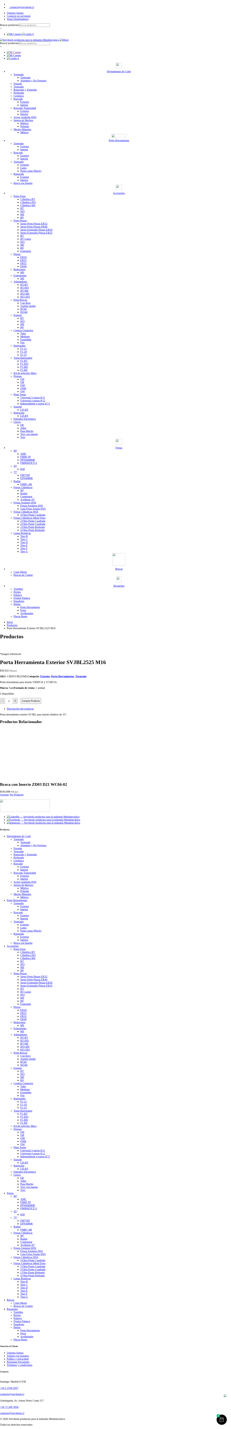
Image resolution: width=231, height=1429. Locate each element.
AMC (23, 453)
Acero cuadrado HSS (25, 117)
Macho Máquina (22, 129)
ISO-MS (24, 293)
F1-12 (23, 348)
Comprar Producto (31, 701)
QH (22, 379)
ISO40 (23, 312)
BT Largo (25, 238)
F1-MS (24, 367)
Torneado (19, 74)
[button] (222, 1420)
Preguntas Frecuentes (18, 1362)
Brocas (10, 1299)
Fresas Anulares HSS (25, 502)
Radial (17, 481)
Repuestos (12, 1309)
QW (22, 391)
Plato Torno (20, 394)
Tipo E (24, 545)
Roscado (18, 98)
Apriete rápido (28, 306)
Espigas (18, 315)
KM (22, 469)
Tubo (23, 333)
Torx (22, 437)
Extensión (25, 251)
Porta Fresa (20, 196)
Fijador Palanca (22, 598)
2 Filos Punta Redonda (32, 527)
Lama (23, 167)
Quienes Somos (15, 13)
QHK (23, 388)
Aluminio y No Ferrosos (33, 80)
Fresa (23, 610)
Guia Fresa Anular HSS (33, 508)
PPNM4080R (27, 459)
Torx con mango (29, 434)
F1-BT (24, 360)
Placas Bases (20, 616)
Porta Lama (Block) (30, 170)
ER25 (23, 260)
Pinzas (17, 254)
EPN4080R (26, 478)
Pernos (17, 592)
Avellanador (26, 613)
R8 (22, 217)
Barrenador (20, 345)
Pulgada (24, 126)
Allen (23, 428)
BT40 (23, 309)
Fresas (10, 1193)
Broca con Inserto (23, 183)
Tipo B (24, 536)
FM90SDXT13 (28, 463)
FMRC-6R (26, 484)
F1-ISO (24, 364)
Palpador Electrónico (25, 418)
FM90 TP (25, 456)
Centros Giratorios (23, 330)
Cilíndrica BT (27, 199)
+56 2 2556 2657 (9, 1388)
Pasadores (19, 601)
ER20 (23, 257)
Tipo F (23, 548)
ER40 (23, 266)
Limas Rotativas (22, 533)
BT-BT (24, 284)
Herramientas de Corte (19, 836)
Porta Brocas (20, 299)
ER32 (23, 263)
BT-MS (24, 290)
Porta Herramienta (30, 607)
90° (15, 450)
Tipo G (24, 551)
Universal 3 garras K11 (32, 397)
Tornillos (18, 588)
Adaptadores (20, 281)
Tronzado (19, 86)
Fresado (18, 83)
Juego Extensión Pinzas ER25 (36, 232)
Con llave (25, 303)
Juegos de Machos (23, 120)
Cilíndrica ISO (28, 202)
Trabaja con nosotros (18, 1355)
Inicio (10, 622)
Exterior (24, 102)
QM (22, 385)
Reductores (20, 269)
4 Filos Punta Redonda (32, 530)
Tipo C (24, 539)
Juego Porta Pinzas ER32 (33, 223)
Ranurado (19, 174)
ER (22, 425)
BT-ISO (24, 287)
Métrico (24, 123)
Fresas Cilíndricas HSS (26, 511)
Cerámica (19, 95)
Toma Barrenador (23, 357)
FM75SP (25, 475)
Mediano (25, 336)
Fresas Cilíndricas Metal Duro (29, 517)
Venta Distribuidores (18, 19)
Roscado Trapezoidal (25, 108)
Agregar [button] (4, 794)
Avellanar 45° (27, 499)
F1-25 (23, 354)
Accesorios (13, 946)
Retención (19, 412)
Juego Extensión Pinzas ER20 (36, 229)
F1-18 (23, 351)
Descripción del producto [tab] (20, 708)
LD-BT (24, 409)
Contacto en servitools (18, 16)
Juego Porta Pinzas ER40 (33, 226)
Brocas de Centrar (23, 575)
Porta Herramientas (62, 676)
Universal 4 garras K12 (32, 400)
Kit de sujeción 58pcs (25, 373)
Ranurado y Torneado (25, 89)
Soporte (18, 406)
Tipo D (24, 542)
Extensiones (20, 275)
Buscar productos (9, 25)
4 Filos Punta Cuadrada (32, 514)
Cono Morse (20, 572)
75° (15, 472)
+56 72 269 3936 (9, 1407)
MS (22, 214)
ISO (22, 211)
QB (22, 382)
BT (22, 208)
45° (15, 466)
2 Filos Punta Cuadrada (32, 520)
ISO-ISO (25, 296)
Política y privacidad (18, 1358)
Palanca (18, 595)
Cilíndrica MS (27, 205)
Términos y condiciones (19, 1365)
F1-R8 (23, 370)
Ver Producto (16, 794)
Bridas (17, 604)
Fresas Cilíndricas (23, 487)
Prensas (18, 376)
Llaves (17, 422)
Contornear (26, 496)
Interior (24, 105)
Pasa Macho (26, 431)
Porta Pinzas (20, 220)
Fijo (22, 342)
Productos (12, 625)
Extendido (25, 339)
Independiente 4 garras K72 (35, 403)
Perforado (19, 92)
